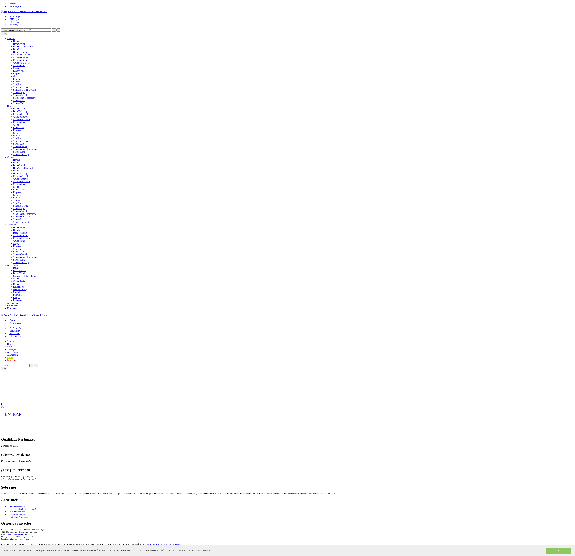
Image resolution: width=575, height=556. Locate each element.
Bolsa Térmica (20, 273)
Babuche (17, 160)
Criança (11, 157)
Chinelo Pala (19, 65)
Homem (11, 106)
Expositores (18, 286)
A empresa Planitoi (17, 506)
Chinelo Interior (20, 60)
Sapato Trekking (21, 103)
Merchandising (20, 289)
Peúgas (16, 297)
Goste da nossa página (19, 539)
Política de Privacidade (19, 517)
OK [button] (558, 550)
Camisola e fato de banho (25, 276)
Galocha (17, 76)
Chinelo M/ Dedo (21, 62)
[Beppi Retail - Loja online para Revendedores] (24, 11)
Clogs (16, 68)
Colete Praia (19, 281)
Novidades (12, 308)
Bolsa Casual (19, 270)
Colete (16, 278)
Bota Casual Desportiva (24, 46)
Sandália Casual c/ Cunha (25, 89)
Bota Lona (18, 49)
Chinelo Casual (20, 57)
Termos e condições (17, 514)
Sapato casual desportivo (25, 98)
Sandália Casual (20, 87)
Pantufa (16, 79)
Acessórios (12, 265)
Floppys (17, 73)
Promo (10, 357)
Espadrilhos (18, 71)
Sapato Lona (19, 100)
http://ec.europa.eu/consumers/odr (165, 544)
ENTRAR (13, 414)
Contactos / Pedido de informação (23, 509)
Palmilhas (17, 295)
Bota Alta (17, 41)
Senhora (11, 38)
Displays (17, 284)
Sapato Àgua (19, 92)
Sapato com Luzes (22, 216)
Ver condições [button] (202, 550)
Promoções (12, 305)
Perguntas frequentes (18, 512)
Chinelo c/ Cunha (21, 54)
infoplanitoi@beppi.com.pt (18, 534)
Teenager (11, 224)
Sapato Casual (20, 95)
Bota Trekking (20, 52)
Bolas (16, 268)
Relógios (17, 300)
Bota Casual (19, 44)
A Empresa (12, 303)
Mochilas (17, 292)
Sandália (17, 84)
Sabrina (16, 81)
